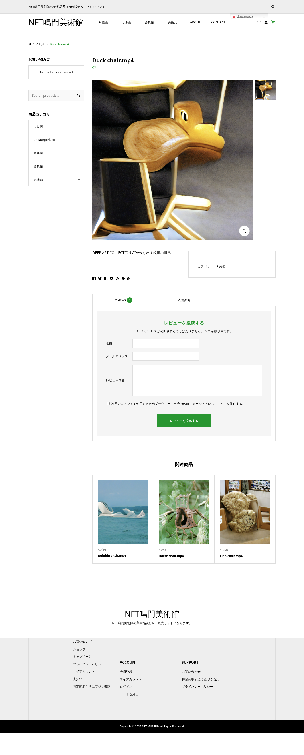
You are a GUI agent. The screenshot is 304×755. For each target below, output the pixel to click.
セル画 (126, 22)
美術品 (172, 22)
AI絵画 (103, 22)
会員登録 (126, 671)
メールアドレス (117, 356)
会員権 (149, 22)
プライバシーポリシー (88, 664)
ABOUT (195, 22)
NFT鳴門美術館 (55, 22)
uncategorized (44, 140)
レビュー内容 (115, 380)
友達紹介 (184, 300)
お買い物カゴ (82, 641)
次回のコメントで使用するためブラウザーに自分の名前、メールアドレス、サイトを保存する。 (178, 403)
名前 (109, 343)
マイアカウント (84, 671)
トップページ (82, 656)
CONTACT (218, 22)
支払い (77, 679)
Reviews (122, 300)
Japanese (244, 16)
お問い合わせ (191, 671)
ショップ (79, 649)
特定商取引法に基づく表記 (91, 686)
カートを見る (129, 694)
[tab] (123, 300)
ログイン (126, 686)
